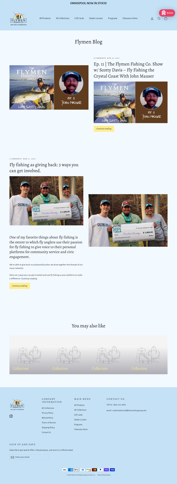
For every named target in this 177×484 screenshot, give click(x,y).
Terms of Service (49, 423)
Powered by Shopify (103, 475)
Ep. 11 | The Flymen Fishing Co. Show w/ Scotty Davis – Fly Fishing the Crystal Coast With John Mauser (128, 70)
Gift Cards (79, 18)
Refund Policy (47, 418)
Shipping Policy (48, 428)
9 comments (100, 58)
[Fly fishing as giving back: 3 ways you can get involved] (46, 200)
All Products (45, 18)
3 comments (15, 159)
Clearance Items (130, 18)
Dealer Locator (96, 18)
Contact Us (46, 432)
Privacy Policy (47, 413)
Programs (112, 18)
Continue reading (103, 128)
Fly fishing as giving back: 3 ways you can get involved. (43, 168)
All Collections (62, 18)
